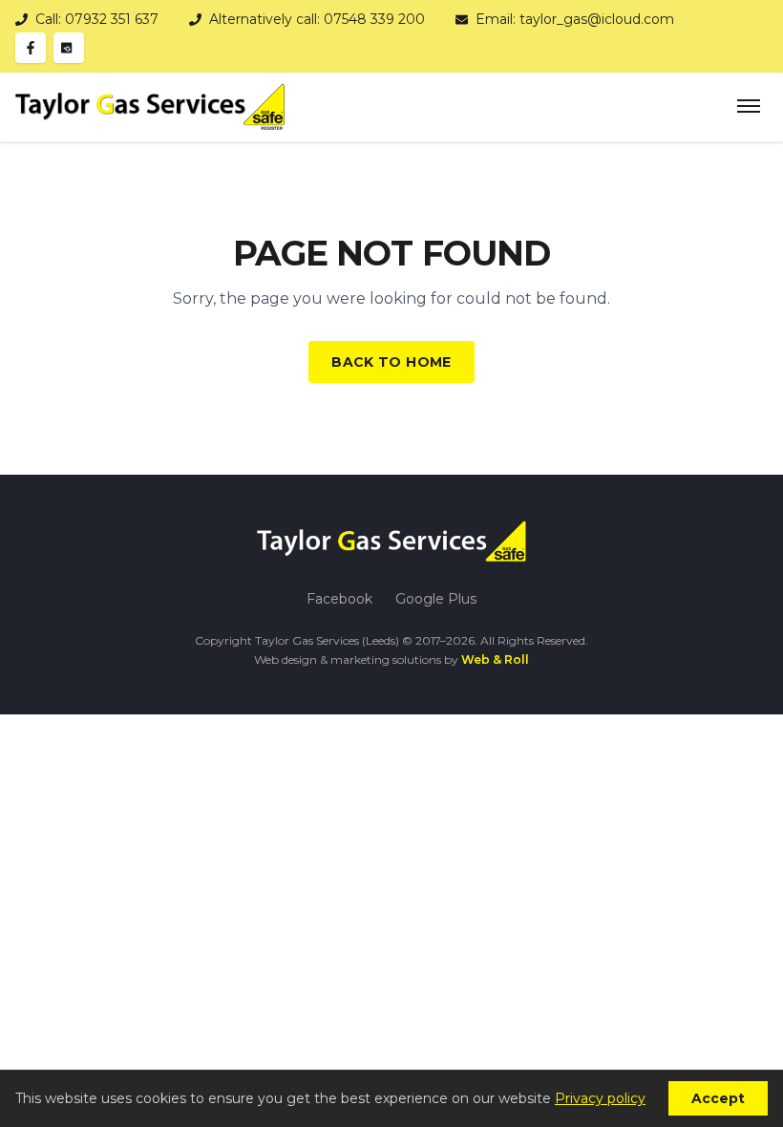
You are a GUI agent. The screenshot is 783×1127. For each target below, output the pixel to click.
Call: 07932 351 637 (97, 19)
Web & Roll (495, 659)
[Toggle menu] (749, 107)
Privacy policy (600, 1098)
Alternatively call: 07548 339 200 (317, 19)
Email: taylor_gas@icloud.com (575, 19)
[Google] (68, 47)
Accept (718, 1098)
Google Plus (435, 598)
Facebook (339, 598)
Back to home (391, 362)
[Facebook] (30, 47)
